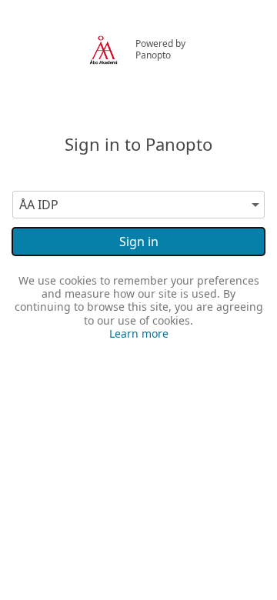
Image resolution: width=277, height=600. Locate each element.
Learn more (139, 333)
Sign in (139, 241)
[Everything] (103, 37)
